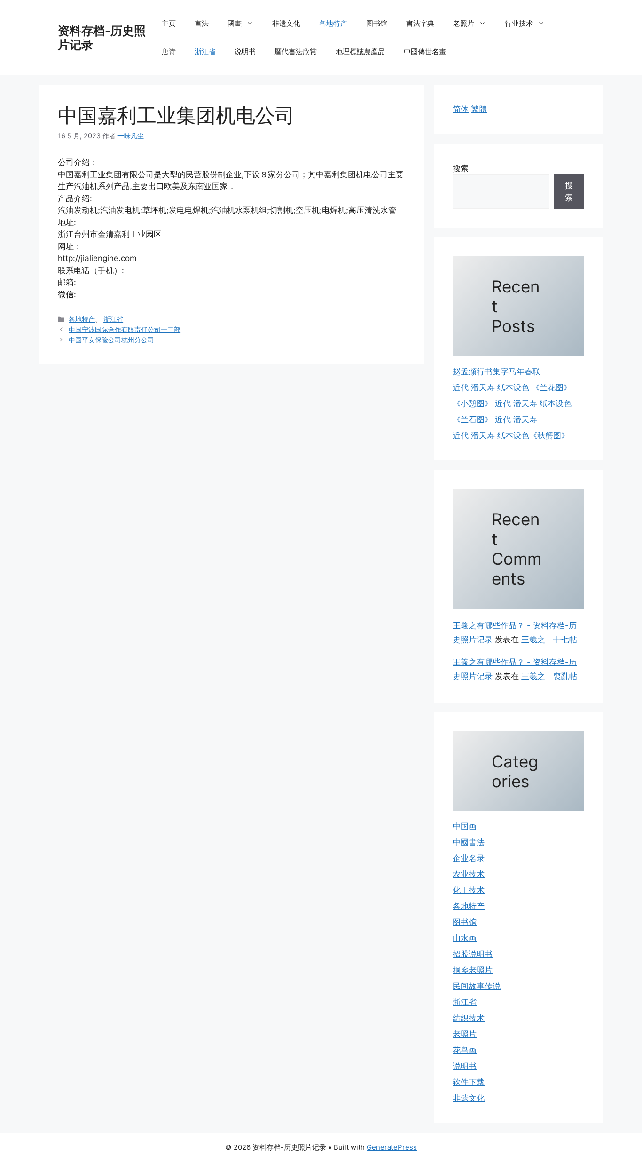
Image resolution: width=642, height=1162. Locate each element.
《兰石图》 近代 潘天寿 (495, 419)
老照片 (463, 23)
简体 (461, 109)
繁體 (479, 109)
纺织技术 (469, 1018)
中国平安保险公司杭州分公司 (111, 340)
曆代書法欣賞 (295, 51)
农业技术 (469, 874)
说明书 (245, 51)
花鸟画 (465, 1050)
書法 (202, 23)
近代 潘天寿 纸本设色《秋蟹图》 (511, 435)
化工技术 (469, 890)
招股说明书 (473, 954)
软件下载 (469, 1082)
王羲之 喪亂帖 (549, 676)
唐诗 (169, 51)
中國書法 (469, 842)
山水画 (465, 938)
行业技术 (519, 23)
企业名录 (469, 858)
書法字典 (420, 23)
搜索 (461, 168)
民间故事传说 (477, 986)
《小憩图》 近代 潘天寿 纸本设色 (512, 403)
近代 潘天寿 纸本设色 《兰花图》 (512, 387)
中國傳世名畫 (425, 51)
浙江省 (205, 51)
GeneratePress (392, 1147)
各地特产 (333, 23)
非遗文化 (286, 23)
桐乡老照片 (473, 970)
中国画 (465, 826)
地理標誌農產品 (360, 51)
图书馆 (376, 23)
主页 (169, 23)
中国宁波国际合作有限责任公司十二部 (124, 329)
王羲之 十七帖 (549, 639)
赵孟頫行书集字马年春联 (496, 371)
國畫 (234, 23)
